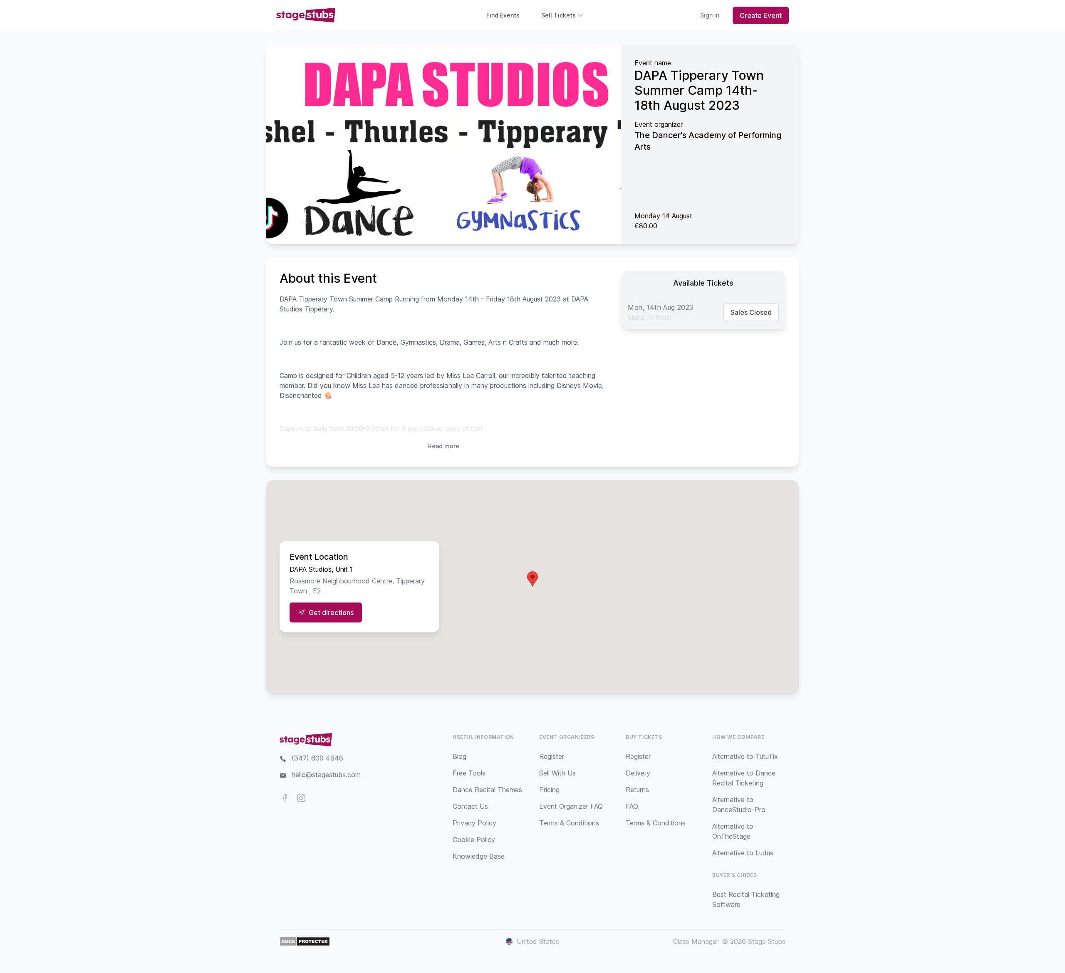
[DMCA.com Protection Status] (305, 941)
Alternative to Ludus (742, 853)
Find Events (503, 15)
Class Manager (695, 941)
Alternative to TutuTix (745, 756)
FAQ (632, 806)
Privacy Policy (474, 823)
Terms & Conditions (569, 823)
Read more (443, 445)
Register (551, 756)
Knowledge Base (479, 856)
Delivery (638, 773)
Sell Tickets (558, 15)
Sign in (709, 15)
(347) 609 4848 (317, 758)
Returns (637, 789)
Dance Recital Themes (487, 789)
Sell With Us (557, 773)
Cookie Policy (474, 839)
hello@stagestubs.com (326, 774)
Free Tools (469, 773)
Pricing (549, 789)
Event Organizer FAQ (571, 806)
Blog (459, 756)
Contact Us (470, 806)
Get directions (331, 612)
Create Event (761, 15)
